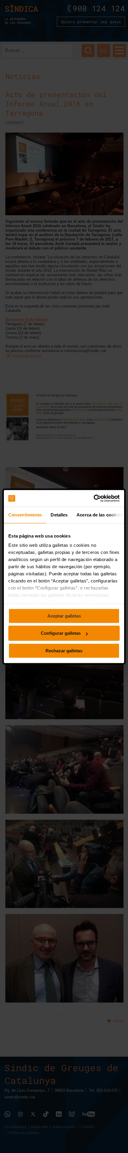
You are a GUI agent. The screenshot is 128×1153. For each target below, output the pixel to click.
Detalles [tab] (59, 514)
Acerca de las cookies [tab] (99, 514)
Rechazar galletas (64, 650)
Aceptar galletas (64, 615)
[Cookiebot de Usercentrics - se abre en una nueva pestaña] (94, 498)
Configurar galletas (61, 633)
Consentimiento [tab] (25, 514)
